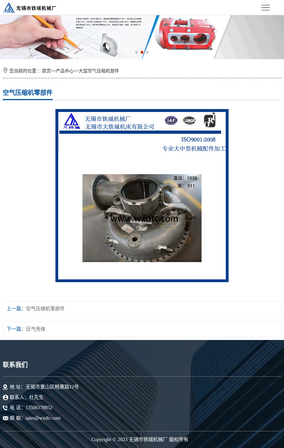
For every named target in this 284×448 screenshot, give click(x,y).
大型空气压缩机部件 (99, 70)
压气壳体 (35, 329)
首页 (46, 70)
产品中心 (65, 70)
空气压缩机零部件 (45, 308)
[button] (136, 52)
